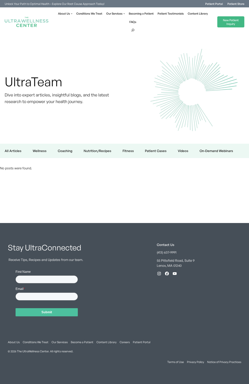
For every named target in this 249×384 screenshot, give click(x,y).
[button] (133, 30)
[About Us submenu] (72, 13)
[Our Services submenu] (124, 13)
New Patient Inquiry (231, 21)
